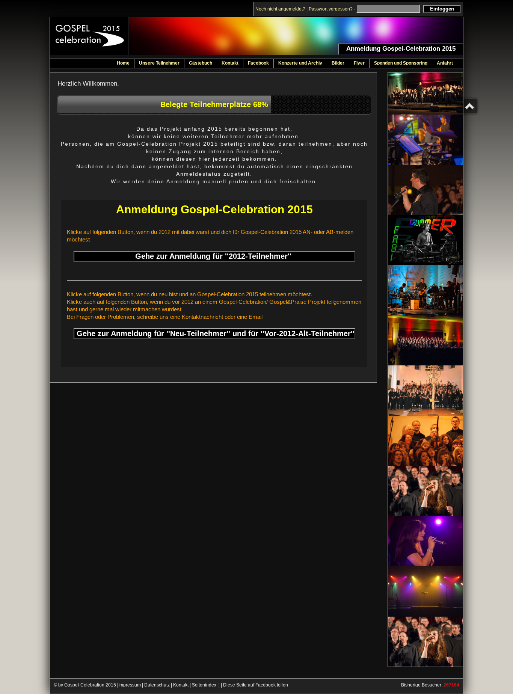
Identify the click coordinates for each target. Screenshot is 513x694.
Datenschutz (157, 685)
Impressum (129, 685)
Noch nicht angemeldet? (280, 9)
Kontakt (181, 685)
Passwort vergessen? (331, 9)
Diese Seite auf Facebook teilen (255, 685)
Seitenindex (204, 685)
